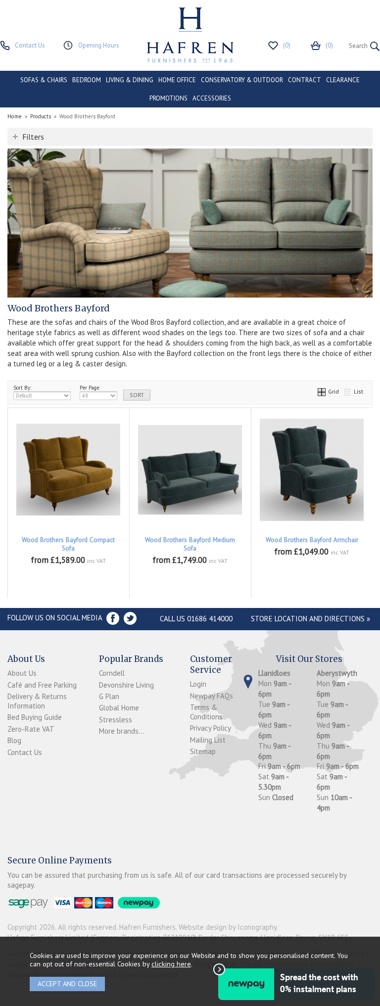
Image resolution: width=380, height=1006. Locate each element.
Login (198, 684)
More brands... (121, 731)
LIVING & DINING (129, 80)
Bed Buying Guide (34, 717)
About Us (22, 673)
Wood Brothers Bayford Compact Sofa (68, 544)
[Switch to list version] (347, 391)
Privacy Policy (210, 728)
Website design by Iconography (228, 927)
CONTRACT (304, 80)
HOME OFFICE (177, 80)
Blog (14, 740)
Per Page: (90, 387)
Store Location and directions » (310, 618)
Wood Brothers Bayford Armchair (312, 540)
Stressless (115, 719)
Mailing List (208, 740)
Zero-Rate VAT (30, 729)
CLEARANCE (343, 80)
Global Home (119, 707)
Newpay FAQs (211, 696)
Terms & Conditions (206, 712)
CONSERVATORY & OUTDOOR (242, 80)
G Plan (109, 696)
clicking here (171, 963)
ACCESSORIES (211, 98)
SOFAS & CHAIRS (43, 80)
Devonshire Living (126, 685)
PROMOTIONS (168, 98)
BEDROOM (86, 80)
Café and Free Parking (42, 685)
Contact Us (24, 752)
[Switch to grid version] (322, 391)
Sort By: (22, 387)
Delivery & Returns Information (37, 701)
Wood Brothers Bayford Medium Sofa (190, 544)
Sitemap (203, 751)
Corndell (112, 673)
